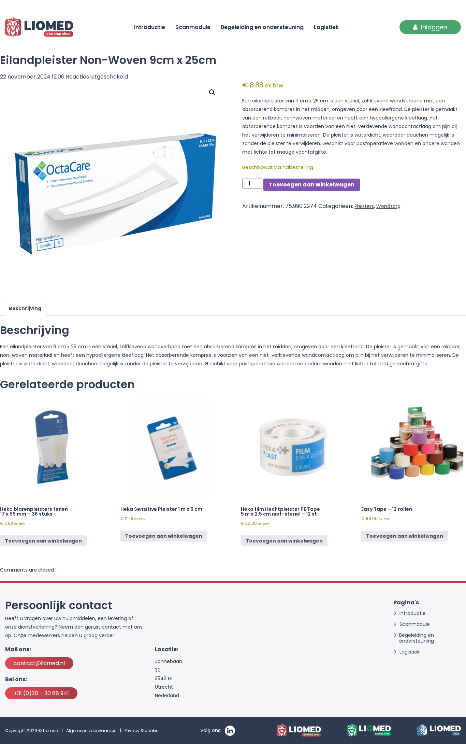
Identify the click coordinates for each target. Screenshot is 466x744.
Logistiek (326, 27)
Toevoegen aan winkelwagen (311, 184)
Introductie (149, 27)
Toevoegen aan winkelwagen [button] (43, 540)
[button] (212, 92)
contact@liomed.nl (39, 663)
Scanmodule (192, 27)
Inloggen (434, 27)
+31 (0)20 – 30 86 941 (41, 693)
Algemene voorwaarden (91, 730)
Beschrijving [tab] (25, 308)
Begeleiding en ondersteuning (262, 27)
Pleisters (364, 206)
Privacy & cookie (141, 730)
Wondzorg (388, 206)
